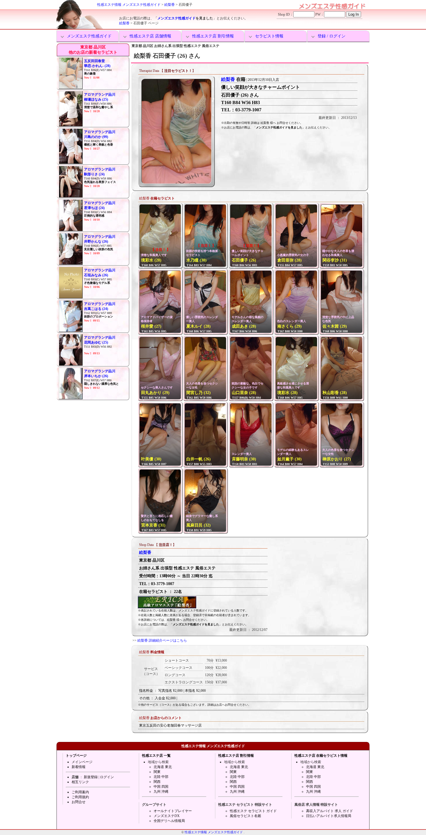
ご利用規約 (80, 797)
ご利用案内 (80, 792)
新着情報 (78, 767)
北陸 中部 (161, 777)
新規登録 (91, 777)
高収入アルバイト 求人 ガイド (329, 811)
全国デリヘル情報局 (169, 821)
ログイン (107, 777)
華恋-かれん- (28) (97, 66)
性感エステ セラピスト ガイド (253, 811)
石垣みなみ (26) (96, 275)
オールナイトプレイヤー (173, 811)
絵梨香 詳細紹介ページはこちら (162, 640)
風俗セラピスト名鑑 (245, 816)
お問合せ (78, 802)
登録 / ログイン (331, 36)
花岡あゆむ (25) (96, 342)
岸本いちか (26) (96, 376)
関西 (157, 782)
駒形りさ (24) (94, 174)
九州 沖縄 (161, 791)
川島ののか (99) (96, 137)
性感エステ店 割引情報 (213, 36)
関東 (157, 772)
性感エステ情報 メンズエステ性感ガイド (129, 5)
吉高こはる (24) (96, 309)
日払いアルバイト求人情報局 (328, 816)
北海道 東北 (163, 767)
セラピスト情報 (269, 36)
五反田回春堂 (94, 61)
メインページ (82, 762)
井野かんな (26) (96, 241)
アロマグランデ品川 (99, 94)
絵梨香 (169, 5)
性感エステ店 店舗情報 (150, 36)
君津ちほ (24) (94, 208)
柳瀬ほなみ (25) (96, 99)
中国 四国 (161, 787)
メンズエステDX (167, 816)
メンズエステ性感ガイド (176, 18)
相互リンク (80, 782)
